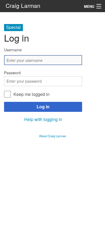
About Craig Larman (52, 136)
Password (12, 72)
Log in (43, 106)
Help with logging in (43, 119)
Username (13, 49)
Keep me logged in (31, 94)
